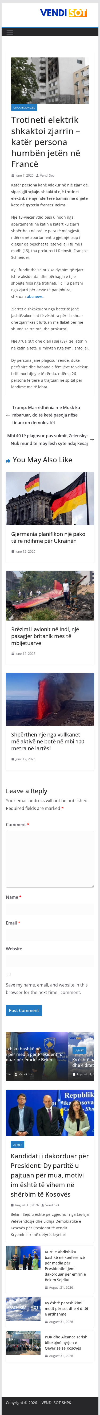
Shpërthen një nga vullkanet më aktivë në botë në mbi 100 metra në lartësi (47, 741)
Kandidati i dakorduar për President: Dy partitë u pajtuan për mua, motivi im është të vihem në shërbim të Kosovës (50, 1174)
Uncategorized (24, 107)
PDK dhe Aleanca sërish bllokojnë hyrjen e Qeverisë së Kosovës (66, 1342)
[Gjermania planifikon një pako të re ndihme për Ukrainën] (50, 476)
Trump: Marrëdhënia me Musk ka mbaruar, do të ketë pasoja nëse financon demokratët (46, 415)
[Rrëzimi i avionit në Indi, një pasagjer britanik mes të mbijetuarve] (50, 574)
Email (13, 923)
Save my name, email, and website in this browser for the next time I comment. (47, 989)
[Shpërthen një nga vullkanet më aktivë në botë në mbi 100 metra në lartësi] (50, 677)
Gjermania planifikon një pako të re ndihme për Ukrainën (48, 537)
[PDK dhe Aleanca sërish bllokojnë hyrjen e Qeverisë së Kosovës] (23, 1346)
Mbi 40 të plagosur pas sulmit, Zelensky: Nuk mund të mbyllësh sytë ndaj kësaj (47, 439)
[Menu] (10, 32)
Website (14, 949)
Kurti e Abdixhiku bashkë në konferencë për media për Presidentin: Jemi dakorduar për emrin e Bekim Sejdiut (65, 1265)
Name (14, 897)
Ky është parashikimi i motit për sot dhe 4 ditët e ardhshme (51, 1062)
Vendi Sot (47, 175)
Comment (17, 824)
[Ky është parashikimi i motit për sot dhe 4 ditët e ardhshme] (55, 1035)
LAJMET (22, 1050)
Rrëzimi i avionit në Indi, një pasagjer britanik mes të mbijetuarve (45, 636)
